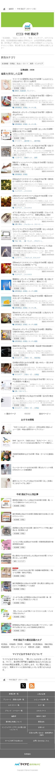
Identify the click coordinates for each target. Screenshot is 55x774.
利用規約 (27, 754)
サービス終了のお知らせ (14, 741)
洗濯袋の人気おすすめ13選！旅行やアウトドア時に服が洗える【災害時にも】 (33, 529)
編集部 (11, 9)
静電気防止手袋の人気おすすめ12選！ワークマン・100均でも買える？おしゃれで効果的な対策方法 (32, 626)
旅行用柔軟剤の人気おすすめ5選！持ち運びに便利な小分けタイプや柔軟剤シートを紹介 (33, 584)
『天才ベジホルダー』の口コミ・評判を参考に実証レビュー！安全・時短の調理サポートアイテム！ (33, 428)
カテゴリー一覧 (13, 705)
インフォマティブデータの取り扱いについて (14, 728)
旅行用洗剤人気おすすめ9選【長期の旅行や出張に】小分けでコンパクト (33, 515)
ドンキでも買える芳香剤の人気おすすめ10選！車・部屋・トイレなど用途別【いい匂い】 (32, 598)
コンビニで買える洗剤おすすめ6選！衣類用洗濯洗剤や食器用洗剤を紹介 (33, 543)
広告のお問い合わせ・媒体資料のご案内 (41, 734)
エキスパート (41, 711)
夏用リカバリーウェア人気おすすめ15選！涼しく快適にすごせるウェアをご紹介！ (33, 482)
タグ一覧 (41, 705)
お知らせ (41, 727)
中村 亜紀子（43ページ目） (27, 9)
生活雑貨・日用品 (19, 88)
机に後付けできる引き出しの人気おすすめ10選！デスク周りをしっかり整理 (33, 557)
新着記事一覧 (14, 694)
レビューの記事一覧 (41, 699)
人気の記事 (41, 694)
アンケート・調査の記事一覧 (13, 699)
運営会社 (41, 722)
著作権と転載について (14, 722)
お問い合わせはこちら (41, 741)
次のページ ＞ (45, 414)
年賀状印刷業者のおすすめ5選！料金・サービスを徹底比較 (33, 455)
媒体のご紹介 (41, 716)
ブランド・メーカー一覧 (14, 711)
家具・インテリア (19, 155)
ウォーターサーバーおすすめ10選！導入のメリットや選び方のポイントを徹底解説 (33, 469)
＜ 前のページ (10, 414)
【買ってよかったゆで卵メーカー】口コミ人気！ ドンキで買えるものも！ (33, 612)
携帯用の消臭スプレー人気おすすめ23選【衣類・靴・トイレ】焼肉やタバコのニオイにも (33, 501)
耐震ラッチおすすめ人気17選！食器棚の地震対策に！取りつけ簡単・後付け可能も (33, 571)
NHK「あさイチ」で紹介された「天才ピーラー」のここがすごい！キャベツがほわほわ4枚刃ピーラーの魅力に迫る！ (33, 442)
